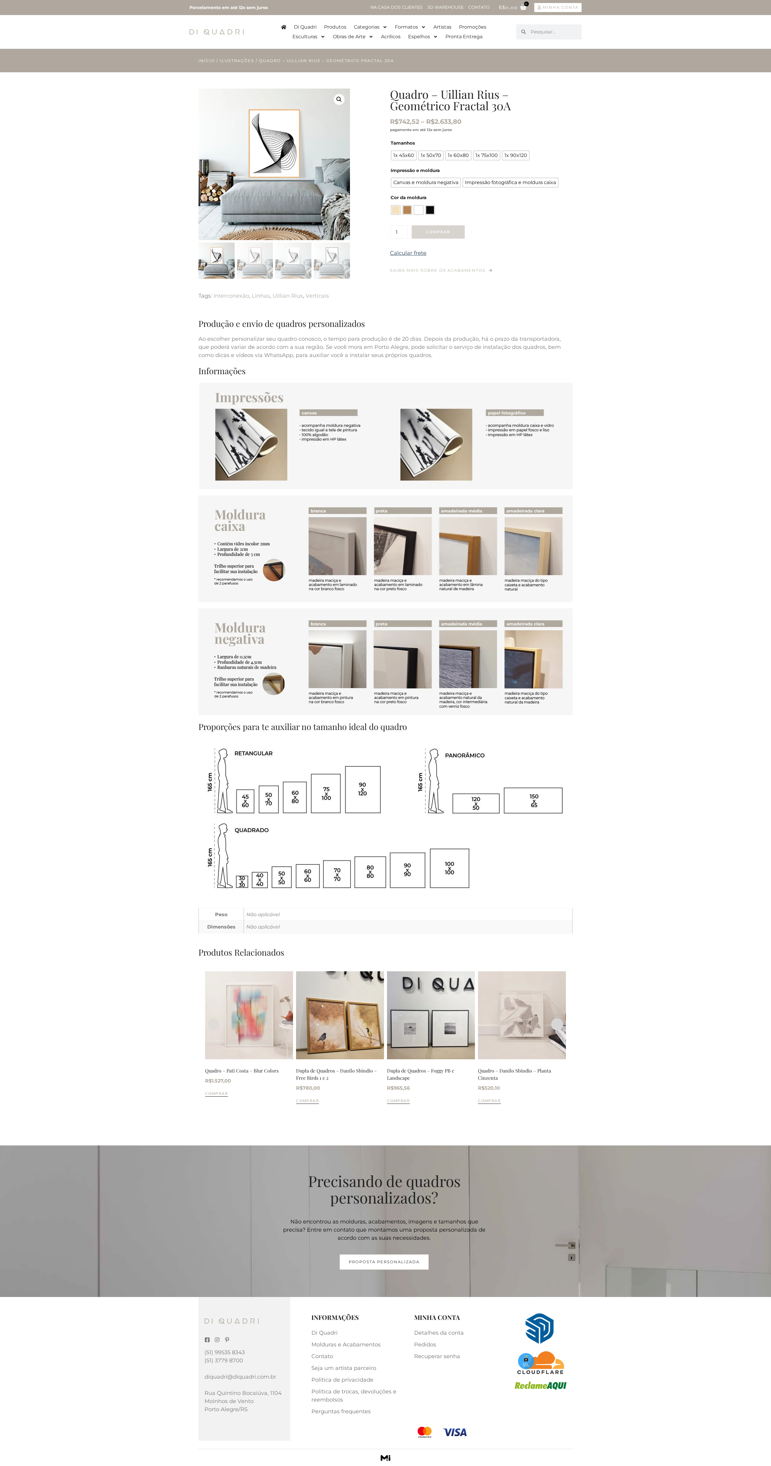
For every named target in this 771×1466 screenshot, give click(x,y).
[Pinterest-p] (227, 1339)
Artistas (442, 27)
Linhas (261, 296)
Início (206, 60)
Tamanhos (403, 143)
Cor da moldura (408, 197)
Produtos (335, 27)
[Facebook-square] (207, 1339)
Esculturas (304, 36)
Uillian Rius (288, 296)
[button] (339, 99)
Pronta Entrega (463, 36)
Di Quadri (305, 27)
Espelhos (419, 36)
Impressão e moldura (415, 170)
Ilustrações (237, 60)
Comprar (438, 232)
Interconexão (231, 296)
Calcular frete (408, 253)
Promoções (472, 27)
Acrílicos (391, 36)
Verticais (317, 296)
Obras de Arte (349, 36)
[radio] (403, 155)
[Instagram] (217, 1339)
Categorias (366, 27)
